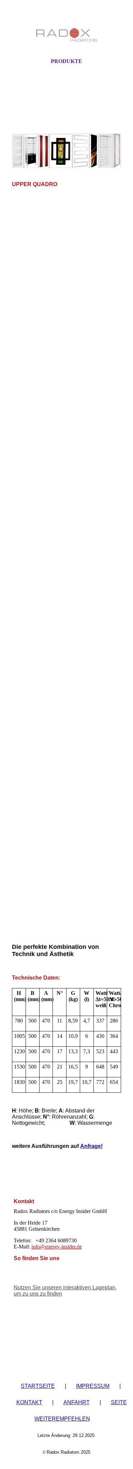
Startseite (38, 1386)
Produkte (66, 61)
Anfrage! (91, 1146)
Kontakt (29, 1402)
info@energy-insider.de (56, 1247)
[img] (66, 35)
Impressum (92, 1386)
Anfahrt (76, 1402)
